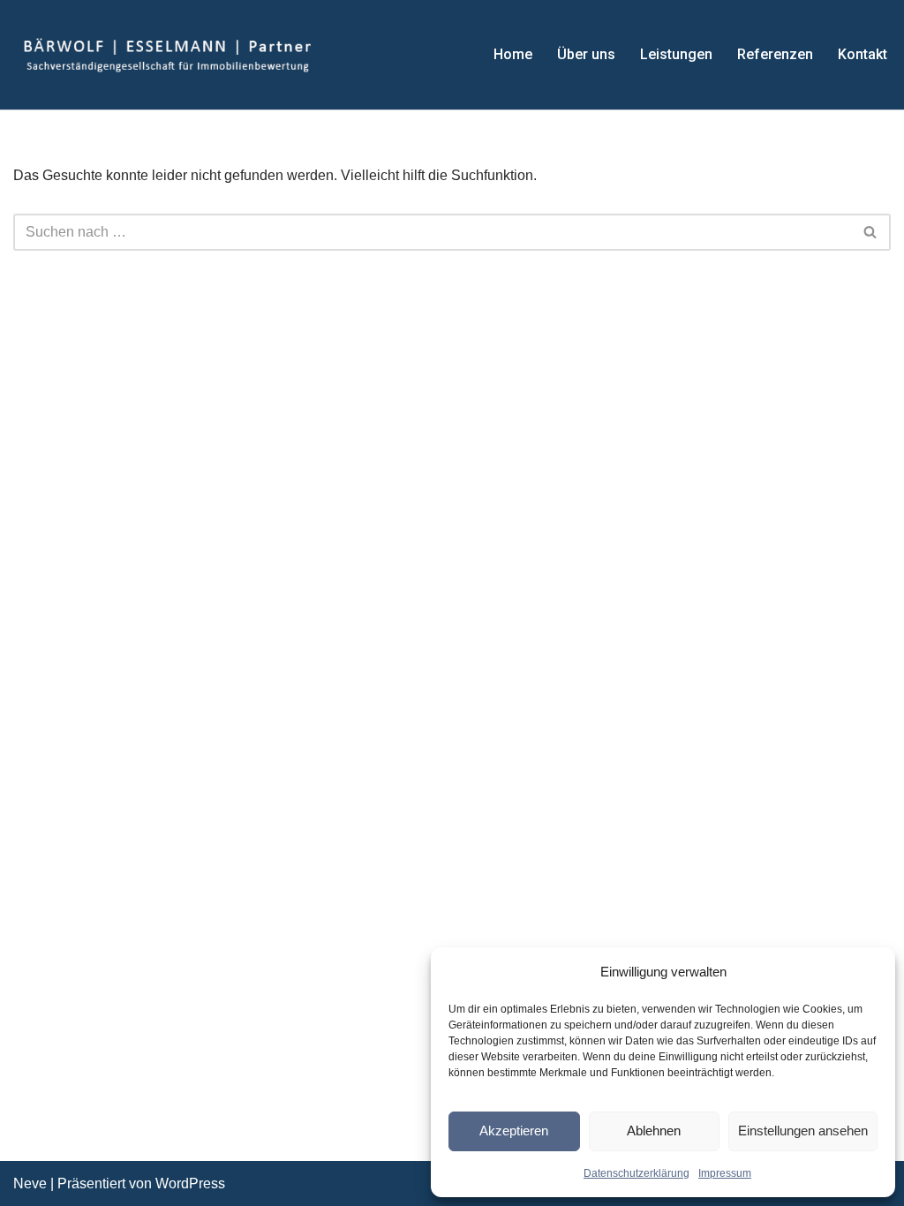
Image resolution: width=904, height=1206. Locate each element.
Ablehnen (654, 1130)
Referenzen (775, 54)
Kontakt (862, 54)
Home (512, 54)
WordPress (190, 1183)
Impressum (724, 1173)
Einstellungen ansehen (803, 1130)
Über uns (586, 54)
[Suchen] (871, 232)
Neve (30, 1183)
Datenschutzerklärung (636, 1173)
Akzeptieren (513, 1130)
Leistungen (676, 54)
